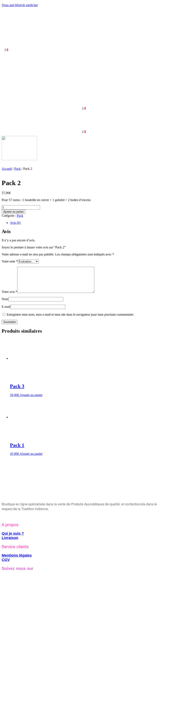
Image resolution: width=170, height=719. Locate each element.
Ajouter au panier (13, 211)
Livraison (10, 538)
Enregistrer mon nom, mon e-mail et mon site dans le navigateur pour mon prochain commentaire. (70, 314)
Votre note (10, 261)
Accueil (7, 168)
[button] (7, 50)
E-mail (6, 306)
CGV (6, 560)
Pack (17, 168)
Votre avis (9, 292)
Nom (5, 299)
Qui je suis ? (13, 533)
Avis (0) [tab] (15, 222)
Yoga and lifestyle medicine (20, 5)
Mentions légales (17, 555)
